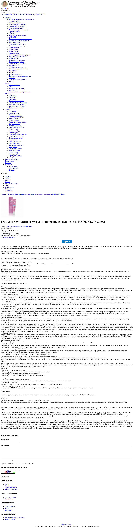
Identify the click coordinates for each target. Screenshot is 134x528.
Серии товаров (10, 506)
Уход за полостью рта (16, 136)
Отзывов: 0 (14, 236)
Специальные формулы (16, 23)
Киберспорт (13, 95)
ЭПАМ (11, 81)
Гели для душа (13, 133)
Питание (8, 94)
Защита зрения (13, 58)
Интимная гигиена (15, 125)
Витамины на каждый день (18, 46)
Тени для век (13, 147)
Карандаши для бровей (16, 145)
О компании (5, 14)
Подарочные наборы (12, 159)
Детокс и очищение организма (19, 30)
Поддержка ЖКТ (14, 42)
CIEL (6, 185)
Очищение (12, 111)
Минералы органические (17, 24)
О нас (7, 484)
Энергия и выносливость (17, 35)
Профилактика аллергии (17, 60)
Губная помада (13, 152)
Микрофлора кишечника (17, 44)
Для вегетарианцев (15, 74)
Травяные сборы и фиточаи (18, 79)
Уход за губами (14, 120)
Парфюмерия (9, 161)
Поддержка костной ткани (17, 56)
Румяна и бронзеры (15, 141)
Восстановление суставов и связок (20, 39)
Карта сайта (9, 499)
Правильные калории (16, 108)
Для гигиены (13, 166)
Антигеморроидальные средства (19, 55)
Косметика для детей (16, 138)
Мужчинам (8, 164)
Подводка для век (15, 150)
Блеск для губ (13, 154)
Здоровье (8, 17)
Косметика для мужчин (16, 127)
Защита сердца (13, 51)
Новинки (8, 163)
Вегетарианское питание (17, 106)
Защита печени (14, 48)
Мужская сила (13, 168)
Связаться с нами (10, 497)
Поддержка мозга (14, 65)
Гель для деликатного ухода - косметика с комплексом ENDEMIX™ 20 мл (40, 194)
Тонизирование (14, 113)
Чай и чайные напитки (16, 104)
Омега (11, 86)
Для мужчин (13, 71)
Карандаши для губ (15, 156)
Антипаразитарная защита (17, 63)
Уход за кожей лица (15, 115)
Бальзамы (12, 78)
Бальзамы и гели (14, 85)
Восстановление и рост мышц (19, 40)
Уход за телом (13, 129)
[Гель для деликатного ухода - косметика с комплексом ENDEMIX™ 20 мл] (12, 217)
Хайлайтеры (13, 140)
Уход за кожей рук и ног (17, 131)
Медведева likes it (14, 21)
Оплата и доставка (11, 486)
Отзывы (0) (11, 237)
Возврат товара (10, 519)
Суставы (11, 33)
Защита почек (13, 49)
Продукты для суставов (16, 88)
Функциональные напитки (18, 102)
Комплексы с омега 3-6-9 (17, 26)
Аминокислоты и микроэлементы (20, 92)
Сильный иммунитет (16, 28)
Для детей (12, 72)
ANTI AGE (12, 37)
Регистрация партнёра (30, 14)
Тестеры (11, 157)
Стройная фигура (14, 32)
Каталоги (41, 14)
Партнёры (8, 510)
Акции (7, 508)
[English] (7, 8)
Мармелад (12, 97)
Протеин (12, 90)
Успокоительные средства (17, 67)
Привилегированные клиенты (15, 517)
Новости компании (11, 489)
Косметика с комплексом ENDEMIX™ (19, 226)
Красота (7, 109)
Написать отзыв (25, 236)
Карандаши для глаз (15, 148)
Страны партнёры (11, 488)
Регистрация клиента (16, 14)
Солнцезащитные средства (18, 134)
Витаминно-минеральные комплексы (21, 19)
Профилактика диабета (16, 62)
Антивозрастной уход (16, 117)
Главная (3, 194)
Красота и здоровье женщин (18, 69)
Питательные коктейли (16, 101)
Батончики (12, 99)
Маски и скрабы (14, 118)
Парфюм (11, 170)
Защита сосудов (14, 53)
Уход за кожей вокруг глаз (17, 122)
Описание (4, 237)
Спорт (7, 83)
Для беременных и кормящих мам (20, 76)
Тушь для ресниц (14, 143)
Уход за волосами (14, 124)
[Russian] (5, 8)
